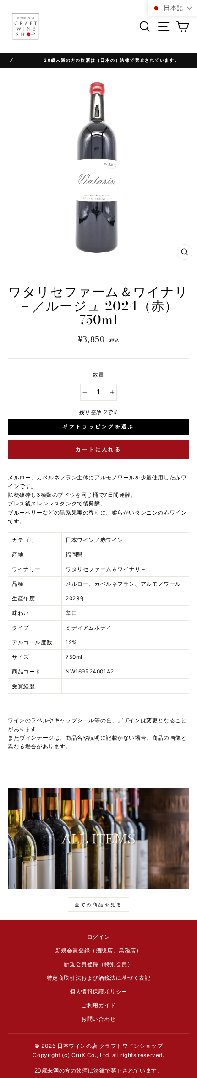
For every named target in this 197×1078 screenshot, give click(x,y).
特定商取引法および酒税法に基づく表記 (99, 977)
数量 (98, 374)
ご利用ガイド (98, 1005)
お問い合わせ (98, 1018)
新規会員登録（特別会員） (98, 964)
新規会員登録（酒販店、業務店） (98, 950)
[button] (172, 8)
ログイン (98, 936)
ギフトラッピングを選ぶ (98, 426)
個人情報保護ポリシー (98, 991)
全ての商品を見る (98, 904)
